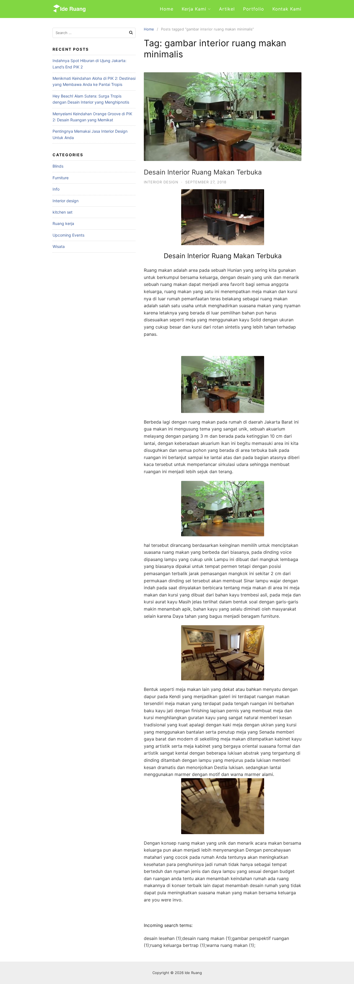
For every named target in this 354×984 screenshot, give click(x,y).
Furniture (61, 177)
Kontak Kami (286, 9)
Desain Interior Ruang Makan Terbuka (203, 172)
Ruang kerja (63, 223)
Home (166, 9)
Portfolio (253, 9)
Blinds (58, 166)
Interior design (161, 182)
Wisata (59, 246)
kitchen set (62, 212)
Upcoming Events (68, 235)
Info (56, 189)
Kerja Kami (194, 9)
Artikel (227, 9)
